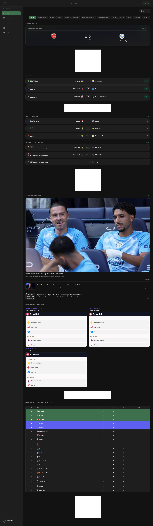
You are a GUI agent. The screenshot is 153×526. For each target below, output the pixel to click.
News (7, 23)
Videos (8, 28)
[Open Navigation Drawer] (5, 3)
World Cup (137, 17)
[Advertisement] (88, 61)
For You (32, 17)
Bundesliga (75, 17)
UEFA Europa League (103, 17)
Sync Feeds (146, 11)
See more (148, 76)
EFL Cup (122, 17)
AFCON (145, 17)
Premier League (42, 17)
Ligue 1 (59, 17)
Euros (129, 17)
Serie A (67, 17)
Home (7, 13)
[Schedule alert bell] (147, 121)
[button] (148, 17)
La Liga (52, 17)
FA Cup (114, 17)
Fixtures (8, 18)
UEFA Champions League (88, 17)
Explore (8, 33)
